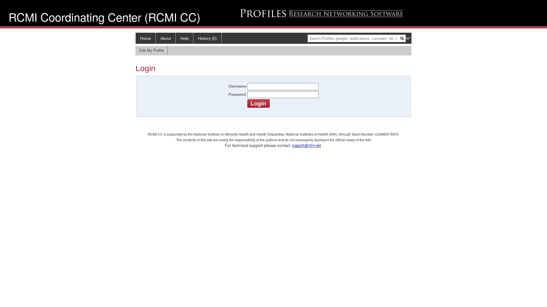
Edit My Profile (151, 50)
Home (145, 38)
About (165, 38)
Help (184, 38)
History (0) (207, 38)
